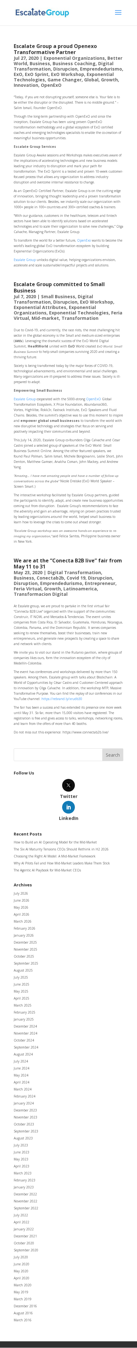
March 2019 (23, 1299)
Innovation (26, 85)
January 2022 (24, 1229)
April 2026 (21, 914)
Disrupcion (65, 69)
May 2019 (21, 1292)
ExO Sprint (36, 74)
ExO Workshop (67, 74)
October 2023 (24, 1124)
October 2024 (24, 1040)
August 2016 (23, 1313)
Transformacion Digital (41, 594)
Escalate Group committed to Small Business (59, 287)
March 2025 (23, 1005)
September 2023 (26, 1131)
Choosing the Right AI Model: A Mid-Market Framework (55, 856)
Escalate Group (25, 260)
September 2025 (26, 963)
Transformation (79, 318)
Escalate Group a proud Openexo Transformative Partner (55, 49)
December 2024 (25, 1026)
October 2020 (24, 1243)
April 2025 (21, 998)
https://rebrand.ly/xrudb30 (61, 699)
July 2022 (21, 1215)
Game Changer (64, 80)
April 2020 (21, 1278)
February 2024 (24, 1096)
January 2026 (24, 935)
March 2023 (23, 1173)
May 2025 (21, 991)
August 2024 (23, 1054)
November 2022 (25, 1201)
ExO (18, 74)
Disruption (26, 583)
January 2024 (24, 1103)
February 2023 (24, 1180)
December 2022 (25, 1194)
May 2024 (21, 1075)
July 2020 (21, 1257)
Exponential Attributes (40, 307)
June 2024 (21, 1068)
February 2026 (24, 928)
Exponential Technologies (79, 313)
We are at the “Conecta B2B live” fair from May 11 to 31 (68, 563)
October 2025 (24, 956)
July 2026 (21, 893)
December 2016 (25, 1306)
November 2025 (25, 949)
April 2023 (21, 1166)
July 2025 (21, 977)
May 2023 (21, 1159)
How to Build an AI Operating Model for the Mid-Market (55, 842)
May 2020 (21, 1271)
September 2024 (26, 1047)
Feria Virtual (27, 589)
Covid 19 (76, 578)
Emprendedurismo (101, 69)
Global (91, 80)
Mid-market (45, 318)
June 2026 (21, 900)
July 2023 (21, 1145)
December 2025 (25, 942)
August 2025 (23, 970)
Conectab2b (50, 578)
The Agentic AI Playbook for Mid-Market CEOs (47, 870)
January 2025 (24, 1019)
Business (40, 63)
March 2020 (23, 1285)
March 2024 (23, 1089)
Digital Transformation (74, 572)
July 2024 (21, 1061)
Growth (109, 80)
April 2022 (21, 1222)
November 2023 (25, 1117)
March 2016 (23, 1320)
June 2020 (21, 1264)
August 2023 (23, 1138)
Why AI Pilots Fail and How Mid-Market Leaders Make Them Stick (62, 863)
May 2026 (21, 907)
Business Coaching (74, 63)
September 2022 (26, 1208)
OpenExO (51, 85)
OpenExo (84, 240)
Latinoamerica (80, 589)
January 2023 (24, 1187)
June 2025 (21, 984)
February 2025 (24, 1012)
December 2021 (25, 1236)
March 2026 (23, 921)
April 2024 (21, 1082)
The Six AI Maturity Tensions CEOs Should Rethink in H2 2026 (61, 849)
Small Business (58, 296)
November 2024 (25, 1033)
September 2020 (26, 1250)
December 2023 (25, 1110)
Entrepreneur (100, 583)
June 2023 (21, 1152)
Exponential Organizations (74, 58)
